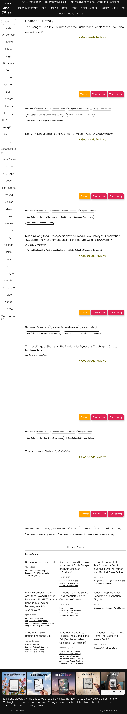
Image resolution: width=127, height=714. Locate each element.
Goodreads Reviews (93, 37)
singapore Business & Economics (64, 211)
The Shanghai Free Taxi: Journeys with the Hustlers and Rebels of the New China (74, 27)
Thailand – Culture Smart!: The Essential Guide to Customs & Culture (74, 596)
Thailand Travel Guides (68, 585)
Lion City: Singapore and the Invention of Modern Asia (58, 133)
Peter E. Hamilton (37, 244)
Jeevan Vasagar (104, 133)
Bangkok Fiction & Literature (105, 648)
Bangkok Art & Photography (36, 620)
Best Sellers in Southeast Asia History (77, 217)
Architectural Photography (36, 570)
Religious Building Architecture (38, 625)
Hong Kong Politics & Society (109, 528)
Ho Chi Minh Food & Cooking (71, 658)
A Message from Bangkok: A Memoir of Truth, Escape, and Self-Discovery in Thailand (74, 567)
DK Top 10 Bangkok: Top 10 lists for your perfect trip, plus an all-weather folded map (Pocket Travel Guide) (109, 567)
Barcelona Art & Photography (37, 573)
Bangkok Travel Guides (68, 581)
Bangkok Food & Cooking (69, 651)
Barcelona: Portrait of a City (40, 562)
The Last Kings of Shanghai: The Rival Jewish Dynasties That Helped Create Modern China (71, 348)
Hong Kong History (88, 327)
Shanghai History (58, 108)
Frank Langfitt (35, 31)
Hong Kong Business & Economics (65, 327)
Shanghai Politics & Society (78, 108)
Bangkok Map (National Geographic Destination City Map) (107, 596)
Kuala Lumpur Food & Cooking (71, 663)
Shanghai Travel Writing (102, 108)
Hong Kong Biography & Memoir (64, 528)
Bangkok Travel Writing (68, 583)
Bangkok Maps (100, 581)
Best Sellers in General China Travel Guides (45, 115)
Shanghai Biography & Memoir (63, 432)
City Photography (32, 575)
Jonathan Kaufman (38, 355)
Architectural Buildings (34, 618)
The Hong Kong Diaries (39, 451)
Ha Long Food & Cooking (69, 656)
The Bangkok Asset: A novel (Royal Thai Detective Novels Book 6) (109, 636)
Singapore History (87, 211)
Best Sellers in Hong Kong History (41, 534)
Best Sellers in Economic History (40, 222)
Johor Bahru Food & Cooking (71, 661)
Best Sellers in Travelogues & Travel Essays (45, 120)
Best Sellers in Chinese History (80, 115)
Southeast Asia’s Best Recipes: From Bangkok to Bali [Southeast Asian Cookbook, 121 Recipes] (74, 637)
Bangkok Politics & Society (70, 610)
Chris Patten (64, 451)
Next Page (78, 547)
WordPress (114, 710)
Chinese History (42, 108)
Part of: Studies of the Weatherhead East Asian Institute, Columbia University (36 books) (64, 250)
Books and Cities (6, 7)
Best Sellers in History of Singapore (42, 217)
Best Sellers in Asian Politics (71, 534)
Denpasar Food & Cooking (70, 654)
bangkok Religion (46, 623)
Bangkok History (32, 623)
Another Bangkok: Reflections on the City (38, 634)
